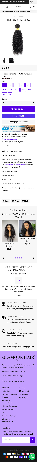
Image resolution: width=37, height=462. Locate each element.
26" (23, 89)
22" (10, 89)
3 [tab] (19, 257)
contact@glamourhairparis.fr (14, 381)
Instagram (25, 398)
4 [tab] (21, 257)
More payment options (18, 121)
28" (29, 89)
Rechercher (6, 391)
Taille (3, 81)
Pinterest (25, 394)
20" (4, 89)
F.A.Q (4, 412)
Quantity (4, 99)
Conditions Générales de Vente (9, 395)
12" (10, 85)
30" (4, 94)
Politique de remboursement (7, 420)
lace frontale (20, 164)
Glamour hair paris (7, 11)
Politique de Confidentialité (7, 401)
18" (28, 85)
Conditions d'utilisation (10, 416)
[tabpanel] (10, 235)
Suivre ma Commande (9, 406)
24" (16, 89)
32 (10, 94)
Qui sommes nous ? (9, 409)
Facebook (25, 391)
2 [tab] (17, 257)
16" (22, 85)
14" (16, 85)
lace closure (9, 164)
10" (4, 85)
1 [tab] (15, 257)
